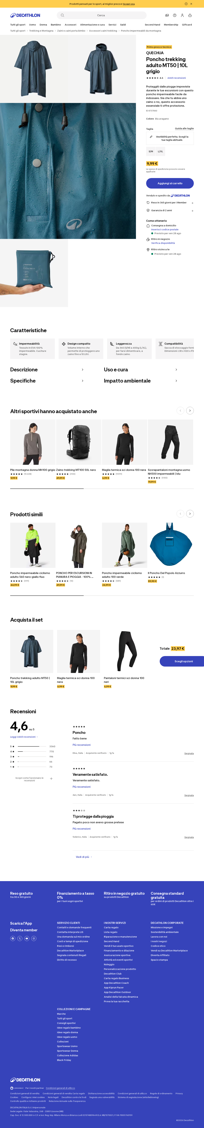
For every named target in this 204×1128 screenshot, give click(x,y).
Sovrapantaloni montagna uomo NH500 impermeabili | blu (169, 471)
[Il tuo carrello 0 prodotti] (190, 15)
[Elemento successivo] (190, 410)
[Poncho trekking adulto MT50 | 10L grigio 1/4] (102, 69)
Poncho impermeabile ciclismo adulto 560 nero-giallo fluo (30, 574)
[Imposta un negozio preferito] (167, 15)
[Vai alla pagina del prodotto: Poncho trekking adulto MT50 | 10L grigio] (31, 651)
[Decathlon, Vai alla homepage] (25, 15)
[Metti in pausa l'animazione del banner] (186, 3)
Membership (171, 24)
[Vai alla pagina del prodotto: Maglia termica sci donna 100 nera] (78, 651)
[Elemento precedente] (180, 410)
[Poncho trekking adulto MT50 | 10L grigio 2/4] (34, 69)
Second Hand (152, 24)
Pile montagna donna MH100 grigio (32, 469)
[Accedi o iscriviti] (182, 15)
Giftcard (187, 24)
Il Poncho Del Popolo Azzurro (166, 573)
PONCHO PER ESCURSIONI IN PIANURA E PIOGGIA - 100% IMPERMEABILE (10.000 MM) (74, 575)
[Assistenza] (174, 15)
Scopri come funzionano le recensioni (29, 779)
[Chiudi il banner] (191, 3)
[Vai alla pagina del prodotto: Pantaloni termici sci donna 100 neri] (125, 651)
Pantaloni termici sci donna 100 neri (124, 679)
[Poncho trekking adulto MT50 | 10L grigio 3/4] (68, 171)
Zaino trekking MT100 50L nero (76, 469)
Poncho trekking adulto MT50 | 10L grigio (30, 679)
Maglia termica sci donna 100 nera (124, 469)
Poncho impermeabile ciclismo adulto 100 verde (122, 574)
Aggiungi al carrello (170, 183)
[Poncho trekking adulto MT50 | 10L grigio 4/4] (34, 273)
